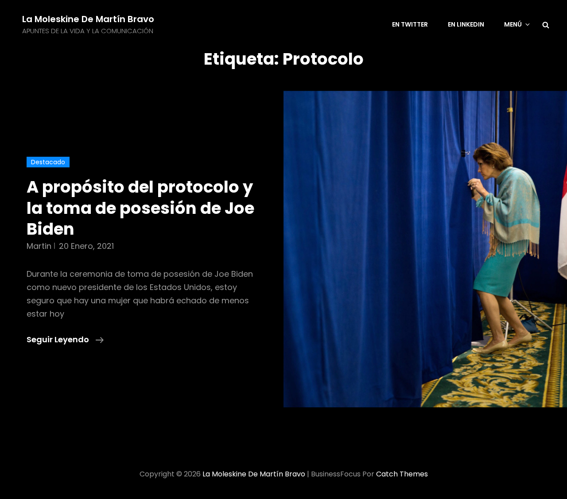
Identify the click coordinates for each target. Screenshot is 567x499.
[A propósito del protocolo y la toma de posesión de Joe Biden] (425, 251)
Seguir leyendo (65, 339)
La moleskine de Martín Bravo (88, 19)
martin (39, 245)
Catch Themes (402, 474)
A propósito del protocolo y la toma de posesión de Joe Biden (140, 207)
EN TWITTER (410, 24)
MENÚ (513, 24)
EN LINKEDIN (466, 24)
